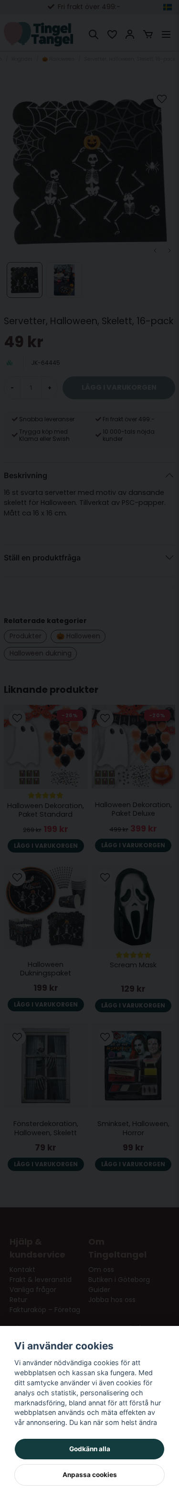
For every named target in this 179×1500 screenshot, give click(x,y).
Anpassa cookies (90, 1474)
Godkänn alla (89, 1449)
